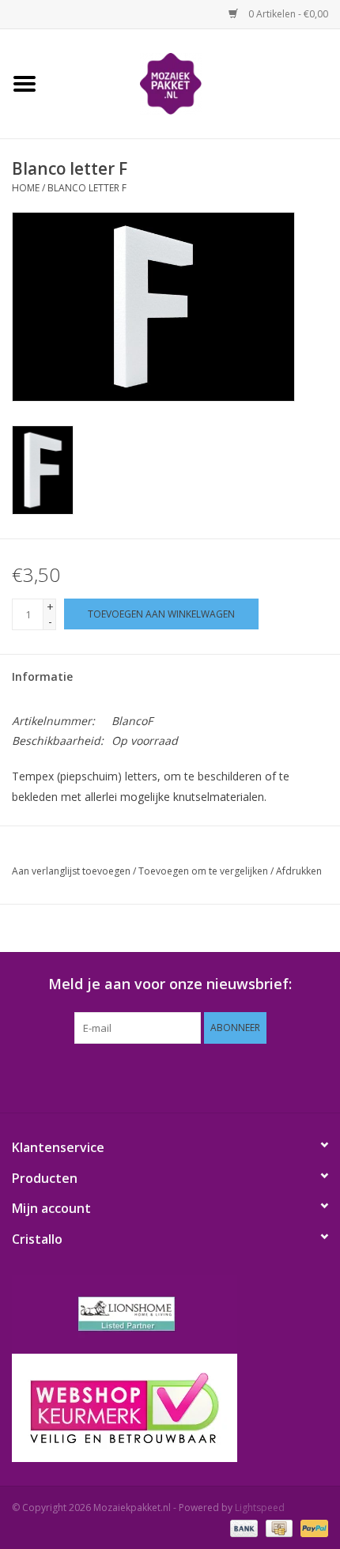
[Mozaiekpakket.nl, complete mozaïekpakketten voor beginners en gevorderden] (194, 82)
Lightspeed (260, 1507)
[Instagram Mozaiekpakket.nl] (241, 1076)
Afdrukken (299, 871)
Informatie (42, 676)
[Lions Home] (170, 1314)
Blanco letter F (87, 188)
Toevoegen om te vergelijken (204, 871)
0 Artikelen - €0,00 (287, 14)
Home (26, 188)
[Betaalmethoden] (242, 1527)
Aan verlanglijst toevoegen (71, 871)
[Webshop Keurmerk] (170, 1408)
